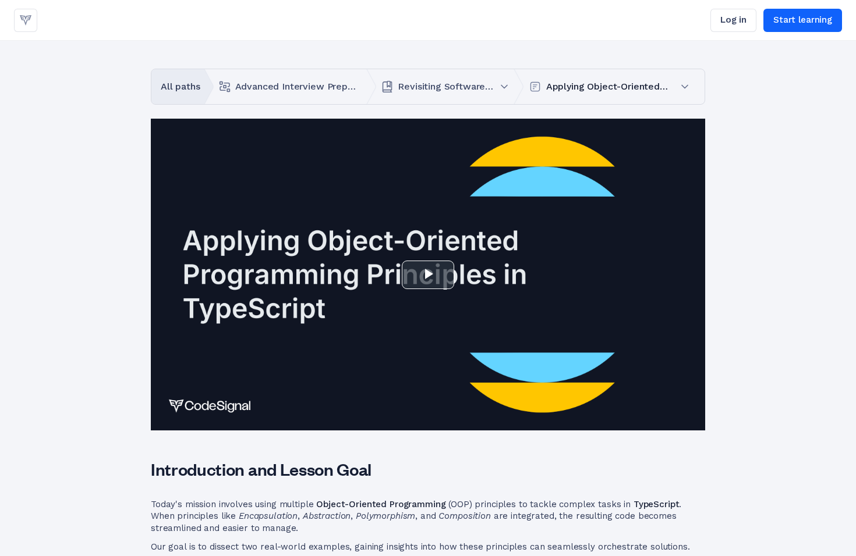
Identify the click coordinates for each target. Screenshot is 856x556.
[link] (25, 20)
